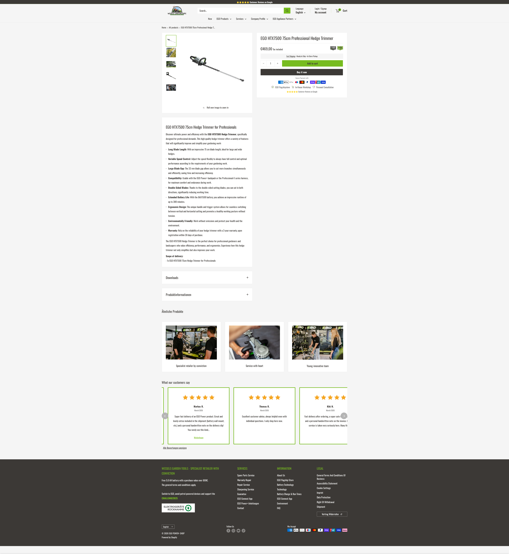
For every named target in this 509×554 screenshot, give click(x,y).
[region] (254, 349)
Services (239, 18)
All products (173, 27)
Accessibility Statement (327, 483)
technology (282, 489)
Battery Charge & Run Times (289, 494)
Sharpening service (245, 489)
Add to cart (312, 63)
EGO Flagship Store (285, 480)
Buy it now (302, 72)
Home (164, 27)
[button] (337, 10)
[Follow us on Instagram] (233, 531)
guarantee (241, 494)
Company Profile (258, 18)
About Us (281, 475)
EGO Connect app (244, 498)
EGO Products (223, 18)
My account (320, 12)
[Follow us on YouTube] (238, 531)
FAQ (278, 508)
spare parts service (245, 475)
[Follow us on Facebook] (228, 531)
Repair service (243, 484)
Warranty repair (244, 480)
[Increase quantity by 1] (277, 63)
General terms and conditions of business (331, 477)
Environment (282, 503)
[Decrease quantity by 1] (263, 63)
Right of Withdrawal (325, 502)
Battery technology (285, 484)
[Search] (287, 11)
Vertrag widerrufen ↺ (332, 514)
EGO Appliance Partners (283, 18)
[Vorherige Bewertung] (165, 416)
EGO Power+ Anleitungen (248, 503)
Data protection (323, 497)
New (210, 18)
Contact (240, 508)
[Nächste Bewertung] (344, 416)
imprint (320, 492)
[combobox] (241, 11)
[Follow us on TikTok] (243, 531)
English (166, 526)
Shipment (321, 506)
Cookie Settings (324, 488)
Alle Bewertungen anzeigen (175, 448)
